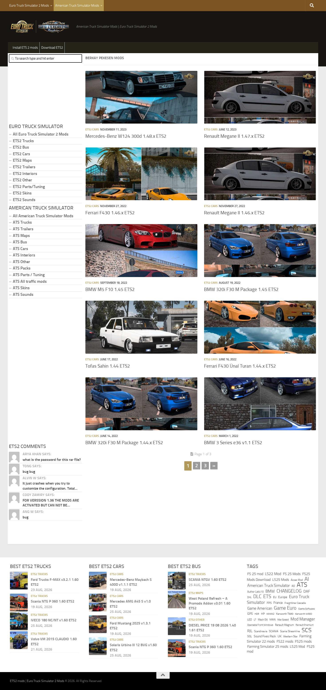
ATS (302, 585)
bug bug (29, 471)
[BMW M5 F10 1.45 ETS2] (141, 250)
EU (274, 597)
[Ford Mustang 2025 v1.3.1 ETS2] (98, 624)
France (278, 603)
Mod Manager (303, 619)
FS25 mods (303, 641)
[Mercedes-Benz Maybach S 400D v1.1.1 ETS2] (98, 580)
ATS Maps (21, 235)
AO (293, 585)
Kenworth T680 (284, 613)
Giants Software (306, 608)
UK (279, 636)
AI (306, 579)
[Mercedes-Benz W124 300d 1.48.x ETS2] (141, 97)
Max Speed (283, 619)
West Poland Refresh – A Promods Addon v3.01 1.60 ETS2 (209, 603)
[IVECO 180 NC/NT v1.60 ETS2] (19, 621)
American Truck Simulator (268, 585)
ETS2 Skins (22, 193)
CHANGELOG (289, 591)
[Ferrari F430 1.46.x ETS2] (141, 173)
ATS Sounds (23, 294)
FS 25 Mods (291, 574)
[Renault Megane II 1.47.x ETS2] (260, 97)
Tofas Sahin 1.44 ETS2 (107, 366)
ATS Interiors (24, 255)
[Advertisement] (200, 505)
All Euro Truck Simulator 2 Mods (40, 134)
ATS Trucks (22, 222)
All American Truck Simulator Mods (43, 215)
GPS (250, 614)
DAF (306, 591)
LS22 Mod (273, 574)
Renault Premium (305, 625)
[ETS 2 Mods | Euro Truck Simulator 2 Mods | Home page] (41, 26)
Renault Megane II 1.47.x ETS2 (234, 136)
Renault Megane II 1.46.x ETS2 (234, 212)
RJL (249, 631)
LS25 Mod (297, 646)
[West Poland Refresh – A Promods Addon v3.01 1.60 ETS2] (177, 599)
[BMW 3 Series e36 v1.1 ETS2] (260, 403)
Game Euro (285, 608)
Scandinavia (260, 631)
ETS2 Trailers (24, 167)
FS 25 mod (255, 574)
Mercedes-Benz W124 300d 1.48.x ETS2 (125, 136)
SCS (307, 630)
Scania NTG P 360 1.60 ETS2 (52, 601)
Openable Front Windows (260, 625)
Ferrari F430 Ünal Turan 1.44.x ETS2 (240, 366)
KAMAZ (270, 613)
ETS (267, 596)
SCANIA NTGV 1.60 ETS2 (207, 580)
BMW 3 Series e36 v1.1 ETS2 (233, 442)
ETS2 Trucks (23, 140)
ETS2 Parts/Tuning (29, 186)
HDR (257, 613)
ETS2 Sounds (24, 199)
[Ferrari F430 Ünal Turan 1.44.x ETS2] (260, 327)
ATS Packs (21, 268)
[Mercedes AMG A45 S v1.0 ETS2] (98, 602)
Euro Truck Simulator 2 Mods (29, 6)
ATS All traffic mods (30, 281)
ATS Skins (21, 287)
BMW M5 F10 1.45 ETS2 (110, 289)
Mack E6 (263, 619)
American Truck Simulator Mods (77, 6)
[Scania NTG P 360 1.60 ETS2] (19, 602)
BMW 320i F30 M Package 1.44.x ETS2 (124, 442)
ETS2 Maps (22, 160)
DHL (249, 597)
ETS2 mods (17, 681)
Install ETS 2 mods (25, 48)
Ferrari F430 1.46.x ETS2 (110, 212)
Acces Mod (297, 579)
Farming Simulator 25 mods (267, 646)
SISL (249, 636)
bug (25, 517)
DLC (257, 596)
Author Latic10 (255, 591)
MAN (272, 619)
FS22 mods (285, 641)
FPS (269, 603)
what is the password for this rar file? (52, 459)
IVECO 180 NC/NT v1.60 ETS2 (54, 620)
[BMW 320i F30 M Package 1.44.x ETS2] (141, 403)
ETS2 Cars (92, 129)
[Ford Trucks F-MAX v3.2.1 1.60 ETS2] (19, 580)
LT (255, 619)
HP (263, 613)
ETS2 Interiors (25, 173)
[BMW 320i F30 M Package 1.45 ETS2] (260, 250)
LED (249, 619)
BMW (270, 591)
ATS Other (21, 261)
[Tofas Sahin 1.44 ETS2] (141, 327)
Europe (282, 597)
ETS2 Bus (21, 147)
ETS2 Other (22, 180)
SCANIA (273, 631)
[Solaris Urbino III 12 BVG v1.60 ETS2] (98, 646)
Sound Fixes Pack (265, 636)
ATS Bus (20, 242)
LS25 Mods (280, 580)
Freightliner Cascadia (295, 603)
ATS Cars (20, 248)
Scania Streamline (290, 631)
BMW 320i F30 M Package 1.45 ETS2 (241, 289)
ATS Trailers (23, 229)
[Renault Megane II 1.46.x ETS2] (260, 173)
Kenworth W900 (303, 613)
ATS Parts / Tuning (29, 274)
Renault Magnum (284, 624)
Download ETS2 (52, 48)
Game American (259, 608)
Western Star (290, 636)
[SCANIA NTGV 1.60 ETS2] (177, 580)
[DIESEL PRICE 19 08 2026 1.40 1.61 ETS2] (177, 626)
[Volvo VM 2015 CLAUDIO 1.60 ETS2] (19, 640)
